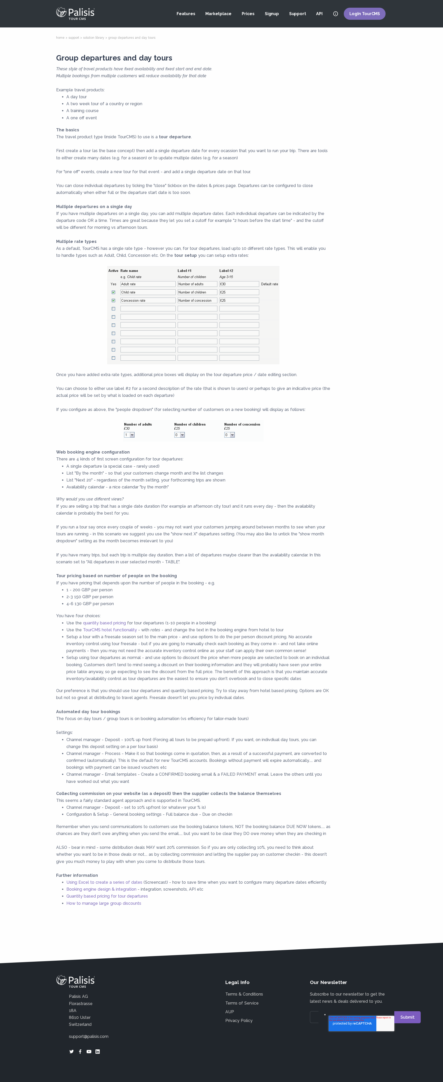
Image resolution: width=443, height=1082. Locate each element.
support (73, 38)
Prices (248, 13)
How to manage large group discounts (103, 903)
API (319, 13)
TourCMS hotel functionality (110, 629)
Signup (272, 13)
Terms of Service (242, 1003)
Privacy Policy (239, 1020)
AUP (229, 1011)
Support (297, 13)
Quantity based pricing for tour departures (107, 896)
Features (186, 13)
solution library (93, 38)
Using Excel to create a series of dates (104, 882)
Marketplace (218, 13)
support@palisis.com (88, 1036)
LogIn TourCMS (364, 13)
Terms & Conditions (244, 994)
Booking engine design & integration (101, 889)
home (60, 38)
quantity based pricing (104, 623)
